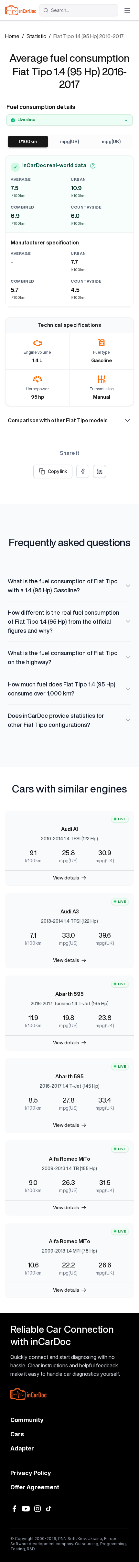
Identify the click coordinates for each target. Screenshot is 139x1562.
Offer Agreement (34, 1487)
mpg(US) (69, 141)
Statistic (36, 36)
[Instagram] (37, 1509)
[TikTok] (49, 1509)
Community (27, 1420)
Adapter (22, 1448)
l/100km (28, 141)
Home (12, 36)
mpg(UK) (111, 141)
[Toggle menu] (127, 10)
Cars (17, 1434)
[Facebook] (14, 1509)
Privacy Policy (30, 1473)
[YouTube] (26, 1509)
